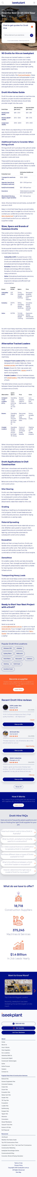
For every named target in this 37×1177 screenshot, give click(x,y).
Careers (4, 1069)
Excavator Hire (6, 1092)
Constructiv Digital (7, 1058)
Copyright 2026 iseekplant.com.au (18, 1167)
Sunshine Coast (8, 669)
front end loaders (24, 75)
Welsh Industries (15, 758)
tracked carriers (9, 365)
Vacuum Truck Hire (7, 1124)
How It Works (5, 1047)
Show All (18, 787)
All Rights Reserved (18, 1170)
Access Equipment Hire (8, 1081)
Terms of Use (18, 1163)
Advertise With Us (7, 1055)
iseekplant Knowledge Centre (10, 1150)
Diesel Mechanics (7, 1122)
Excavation (5, 1103)
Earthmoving (5, 1108)
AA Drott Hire (14, 732)
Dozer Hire (5, 1089)
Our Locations (6, 1053)
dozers (23, 370)
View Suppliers (6, 1050)
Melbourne (19, 653)
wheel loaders (12, 378)
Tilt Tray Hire (5, 1100)
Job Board (5, 1137)
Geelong (6, 664)
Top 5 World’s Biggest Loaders (16, 997)
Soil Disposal (5, 1130)
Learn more (18, 805)
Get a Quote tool (7, 216)
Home (3, 10)
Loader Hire (5, 1106)
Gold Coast (17, 664)
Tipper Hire (5, 1114)
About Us (4, 1044)
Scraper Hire (5, 1111)
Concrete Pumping (7, 1084)
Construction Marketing (8, 1148)
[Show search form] (3, 3)
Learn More (18, 689)
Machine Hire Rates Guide (9, 1140)
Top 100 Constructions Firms (10, 1142)
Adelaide (19, 648)
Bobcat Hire (5, 1079)
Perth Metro (7, 658)
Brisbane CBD (8, 648)
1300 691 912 (6, 629)
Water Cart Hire (6, 1095)
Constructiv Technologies (9, 1061)
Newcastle (18, 658)
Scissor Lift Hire (6, 1127)
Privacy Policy (18, 1165)
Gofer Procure (6, 1066)
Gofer (3, 1063)
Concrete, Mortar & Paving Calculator (12, 1156)
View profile (18, 724)
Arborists (4, 1116)
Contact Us (5, 1071)
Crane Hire (5, 1087)
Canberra (29, 658)
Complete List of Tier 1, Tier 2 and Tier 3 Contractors (17, 1145)
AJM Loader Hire (15, 706)
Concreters (5, 1119)
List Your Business (18, 1032)
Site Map (18, 1172)
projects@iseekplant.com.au (12, 627)
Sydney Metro (8, 653)
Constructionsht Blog (8, 1153)
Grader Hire (5, 1097)
